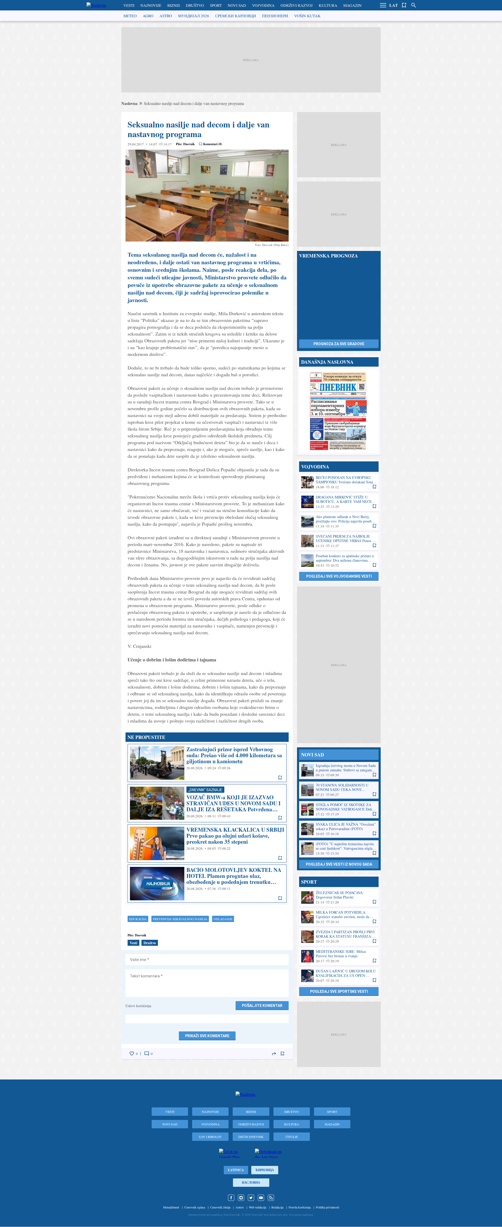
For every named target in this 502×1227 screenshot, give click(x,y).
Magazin (352, 5)
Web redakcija (257, 1207)
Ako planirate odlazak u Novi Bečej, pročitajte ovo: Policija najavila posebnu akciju (339, 521)
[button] (383, 5)
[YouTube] (261, 1198)
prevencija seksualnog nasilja (180, 919)
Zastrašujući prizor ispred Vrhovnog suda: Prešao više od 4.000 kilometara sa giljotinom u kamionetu (207, 763)
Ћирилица (264, 1170)
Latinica (236, 1170)
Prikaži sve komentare (207, 1036)
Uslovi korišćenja (138, 1005)
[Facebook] (231, 1198)
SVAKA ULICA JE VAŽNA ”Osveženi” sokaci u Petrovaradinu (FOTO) (339, 829)
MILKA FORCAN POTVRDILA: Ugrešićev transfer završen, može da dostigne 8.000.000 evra (339, 917)
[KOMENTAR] (146, 1053)
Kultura (328, 5)
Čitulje (292, 1137)
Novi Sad (237, 5)
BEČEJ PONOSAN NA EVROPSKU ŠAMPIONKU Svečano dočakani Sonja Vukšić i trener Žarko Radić (339, 482)
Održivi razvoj (297, 5)
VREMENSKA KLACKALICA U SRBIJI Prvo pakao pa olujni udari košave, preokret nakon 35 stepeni (207, 843)
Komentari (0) (212, 144)
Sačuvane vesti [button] (404, 5)
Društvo (195, 5)
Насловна (251, 1182)
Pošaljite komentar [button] (262, 1005)
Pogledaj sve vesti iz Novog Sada (339, 864)
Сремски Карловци (235, 15)
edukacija (138, 919)
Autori (240, 1207)
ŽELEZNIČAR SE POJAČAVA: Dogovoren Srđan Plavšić (339, 897)
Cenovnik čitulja (220, 1207)
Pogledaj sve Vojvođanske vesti (339, 576)
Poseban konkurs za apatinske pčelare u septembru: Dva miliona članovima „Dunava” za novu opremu (339, 560)
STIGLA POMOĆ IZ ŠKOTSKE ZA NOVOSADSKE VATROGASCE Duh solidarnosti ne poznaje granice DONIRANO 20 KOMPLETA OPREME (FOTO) (339, 809)
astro (165, 15)
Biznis (173, 5)
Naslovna (129, 103)
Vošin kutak (307, 15)
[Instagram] (241, 1198)
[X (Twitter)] (251, 1198)
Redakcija (277, 1207)
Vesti (128, 5)
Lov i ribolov (210, 1137)
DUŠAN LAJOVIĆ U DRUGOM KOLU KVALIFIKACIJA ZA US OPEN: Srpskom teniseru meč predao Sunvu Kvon (339, 975)
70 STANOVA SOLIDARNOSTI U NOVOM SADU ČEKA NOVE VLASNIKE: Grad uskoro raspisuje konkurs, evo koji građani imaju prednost (339, 790)
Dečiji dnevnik (251, 1137)
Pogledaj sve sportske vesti (339, 991)
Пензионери (275, 15)
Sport (216, 5)
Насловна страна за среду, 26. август (339, 411)
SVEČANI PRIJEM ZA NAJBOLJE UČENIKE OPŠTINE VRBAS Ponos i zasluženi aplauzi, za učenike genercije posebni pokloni (339, 541)
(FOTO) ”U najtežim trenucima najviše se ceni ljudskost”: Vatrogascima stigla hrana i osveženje (339, 848)
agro (148, 15)
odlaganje (223, 919)
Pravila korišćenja (300, 1207)
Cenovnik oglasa (194, 1207)
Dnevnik (189, 144)
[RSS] (271, 1198)
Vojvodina (263, 5)
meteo (130, 15)
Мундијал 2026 (193, 15)
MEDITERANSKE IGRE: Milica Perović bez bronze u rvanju (339, 956)
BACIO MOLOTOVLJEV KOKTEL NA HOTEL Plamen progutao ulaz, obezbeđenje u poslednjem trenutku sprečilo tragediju (207, 883)
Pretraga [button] (413, 5)
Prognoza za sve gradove (338, 344)
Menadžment (171, 1207)
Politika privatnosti (327, 1207)
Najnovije (150, 5)
